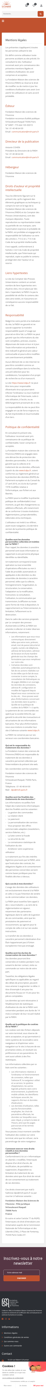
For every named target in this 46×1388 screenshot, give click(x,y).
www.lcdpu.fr (25, 470)
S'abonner (21, 1278)
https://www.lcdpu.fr (21, 383)
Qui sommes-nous (11, 1341)
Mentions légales (10, 1333)
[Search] (41, 14)
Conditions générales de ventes (16, 1337)
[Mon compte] (41, 6)
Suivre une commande (13, 1346)
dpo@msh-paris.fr (19, 789)
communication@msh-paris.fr (25, 131)
